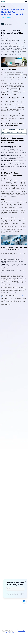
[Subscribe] (23, 589)
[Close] (25, 581)
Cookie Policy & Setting (10, 632)
